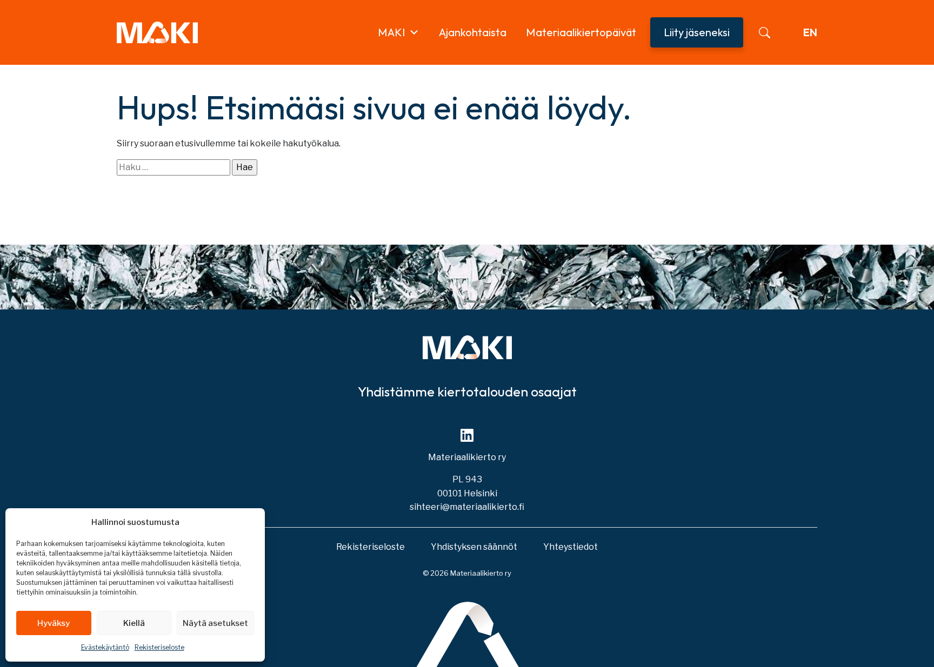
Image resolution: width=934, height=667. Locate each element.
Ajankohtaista (472, 32)
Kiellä (134, 623)
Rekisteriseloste (159, 647)
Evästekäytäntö (105, 647)
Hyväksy (53, 623)
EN (810, 32)
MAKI (391, 32)
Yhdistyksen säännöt (474, 547)
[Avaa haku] (764, 32)
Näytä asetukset (215, 623)
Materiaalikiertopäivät (581, 32)
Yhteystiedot (570, 547)
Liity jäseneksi (697, 32)
